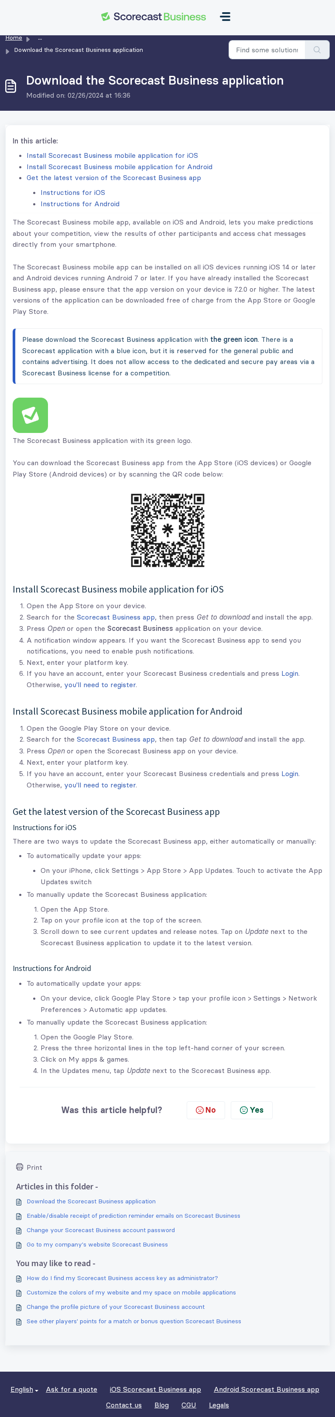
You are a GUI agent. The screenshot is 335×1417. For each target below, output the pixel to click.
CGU (188, 1404)
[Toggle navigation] (225, 16)
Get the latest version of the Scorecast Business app (114, 177)
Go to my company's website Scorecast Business (97, 1244)
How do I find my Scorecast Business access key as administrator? (122, 1278)
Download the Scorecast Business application (91, 1201)
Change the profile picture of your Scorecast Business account (116, 1307)
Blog (161, 1404)
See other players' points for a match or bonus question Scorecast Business (134, 1321)
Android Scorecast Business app (266, 1389)
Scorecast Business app (116, 617)
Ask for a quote (71, 1389)
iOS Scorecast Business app (155, 1389)
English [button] (21, 1389)
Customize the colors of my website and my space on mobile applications (131, 1292)
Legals (219, 1404)
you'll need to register (100, 684)
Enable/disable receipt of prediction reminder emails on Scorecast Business (133, 1215)
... (40, 37)
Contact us (124, 1404)
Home (13, 37)
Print (34, 1167)
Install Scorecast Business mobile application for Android (119, 166)
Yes (256, 1110)
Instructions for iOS (73, 192)
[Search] (317, 49)
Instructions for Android (80, 203)
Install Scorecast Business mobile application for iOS (112, 155)
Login (289, 673)
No (210, 1110)
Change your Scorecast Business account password (101, 1230)
